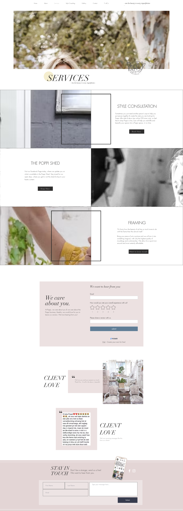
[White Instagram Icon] (134, 471)
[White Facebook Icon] (129, 471)
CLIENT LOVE (54, 381)
